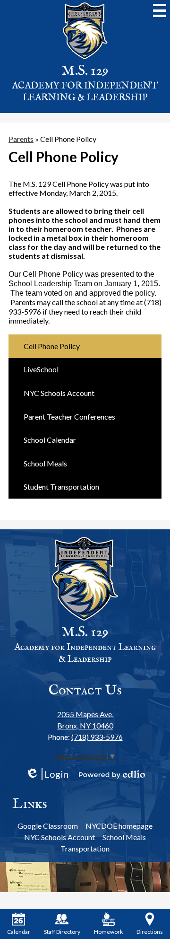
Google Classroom (47, 825)
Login (47, 774)
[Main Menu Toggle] (159, 10)
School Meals (124, 837)
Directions (149, 931)
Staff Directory (62, 931)
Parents (21, 138)
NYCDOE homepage (119, 825)
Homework (108, 931)
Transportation (85, 848)
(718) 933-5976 (97, 736)
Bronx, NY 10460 (85, 720)
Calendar (18, 931)
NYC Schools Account (59, 837)
